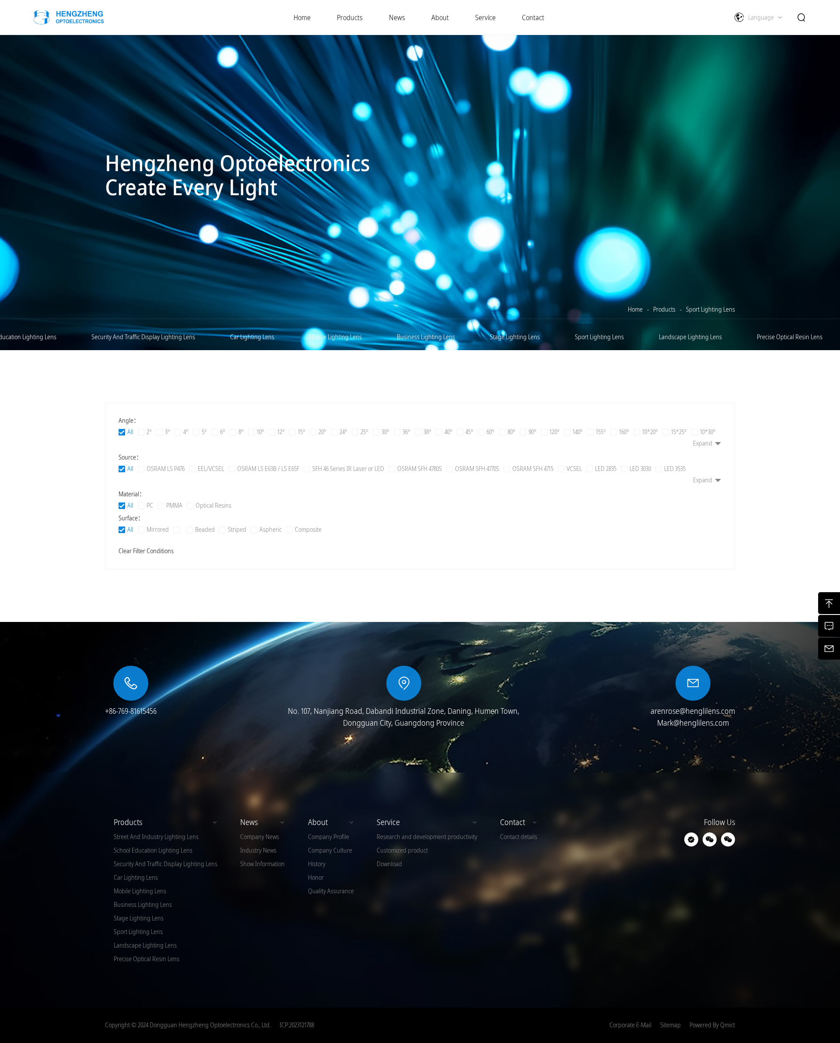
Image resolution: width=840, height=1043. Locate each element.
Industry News (258, 850)
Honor (316, 877)
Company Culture (330, 850)
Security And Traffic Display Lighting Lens (143, 337)
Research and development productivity (427, 837)
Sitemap (670, 1025)
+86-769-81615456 (131, 711)
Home (635, 309)
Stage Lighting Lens (515, 337)
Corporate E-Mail (630, 1025)
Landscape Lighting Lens (690, 337)
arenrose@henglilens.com (693, 711)
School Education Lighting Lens (153, 850)
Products (664, 309)
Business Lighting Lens (426, 337)
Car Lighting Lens (252, 337)
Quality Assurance (331, 891)
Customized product (402, 850)
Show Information (262, 864)
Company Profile (328, 837)
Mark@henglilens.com (693, 723)
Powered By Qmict (712, 1025)
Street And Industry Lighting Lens (156, 837)
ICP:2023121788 (297, 1025)
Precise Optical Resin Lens (789, 337)
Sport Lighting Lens (710, 309)
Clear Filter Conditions (146, 551)
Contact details (518, 837)
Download (389, 864)
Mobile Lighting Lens (335, 337)
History (317, 864)
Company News (259, 837)
